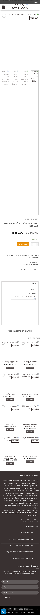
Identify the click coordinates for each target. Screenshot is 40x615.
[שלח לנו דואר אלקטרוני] (29, 520)
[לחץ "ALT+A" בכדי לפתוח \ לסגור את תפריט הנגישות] (3, 611)
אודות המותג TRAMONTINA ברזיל (21, 545)
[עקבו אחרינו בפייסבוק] (36, 520)
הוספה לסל (23, 244)
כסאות (27, 219)
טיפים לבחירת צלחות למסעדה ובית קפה (19, 552)
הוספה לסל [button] (30, 367)
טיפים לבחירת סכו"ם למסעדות (23, 558)
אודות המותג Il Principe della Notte (21, 539)
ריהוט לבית (35, 219)
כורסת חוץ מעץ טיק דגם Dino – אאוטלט (10, 393)
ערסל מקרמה (10, 425)
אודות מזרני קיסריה (26, 533)
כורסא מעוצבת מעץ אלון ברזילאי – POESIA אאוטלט (30, 393)
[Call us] (26, 520)
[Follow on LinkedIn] (22, 520)
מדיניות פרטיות (33, 609)
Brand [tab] (34, 283)
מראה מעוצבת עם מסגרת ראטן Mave (10, 362)
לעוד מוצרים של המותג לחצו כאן (25, 296)
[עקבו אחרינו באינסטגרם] (33, 520)
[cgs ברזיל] (23, 310)
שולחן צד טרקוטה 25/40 (30, 456)
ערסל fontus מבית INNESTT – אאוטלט (10, 457)
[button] (37, 7)
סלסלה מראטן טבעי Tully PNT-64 (30, 362)
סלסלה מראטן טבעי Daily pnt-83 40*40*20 (30, 425)
